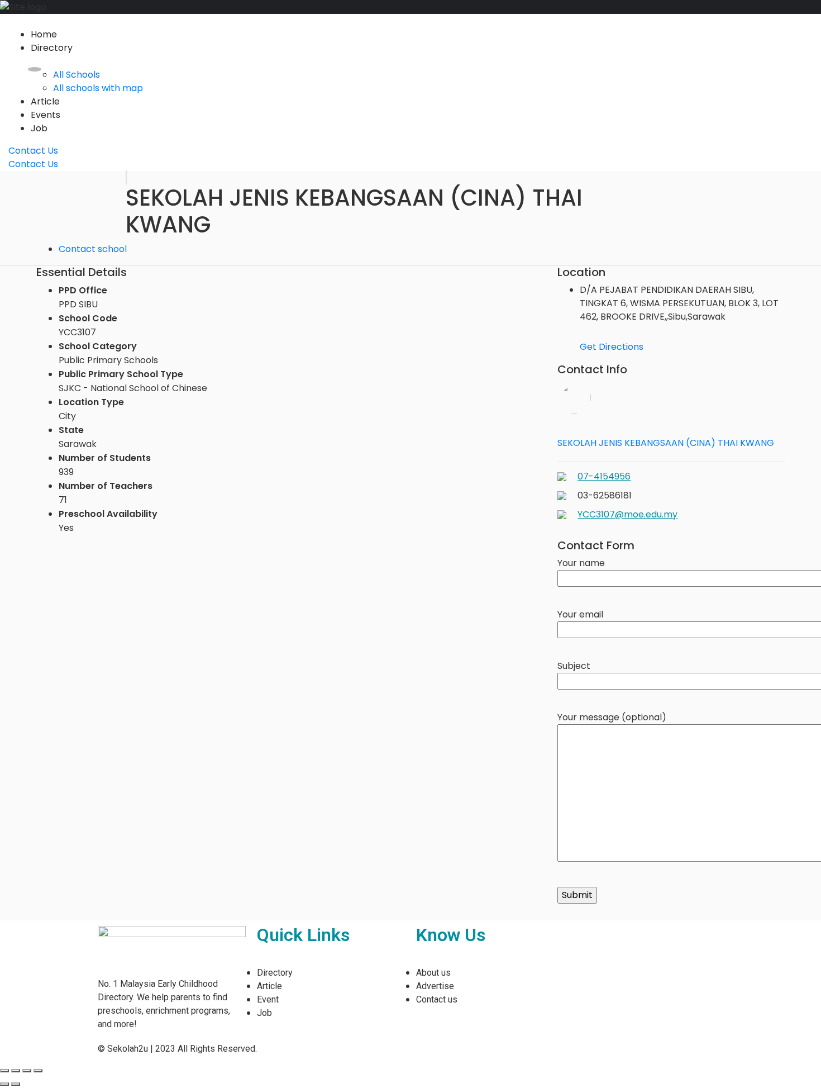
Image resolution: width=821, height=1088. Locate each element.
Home (44, 34)
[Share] (15, 1070)
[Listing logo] (126, 177)
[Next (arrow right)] (15, 1084)
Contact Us (33, 150)
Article (45, 101)
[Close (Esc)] (4, 1070)
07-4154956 (604, 476)
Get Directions (611, 346)
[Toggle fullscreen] (26, 1070)
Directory (52, 47)
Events (45, 114)
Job (39, 128)
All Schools (76, 74)
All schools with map (98, 88)
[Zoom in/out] (38, 1070)
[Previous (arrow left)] (4, 1084)
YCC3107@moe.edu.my (627, 514)
